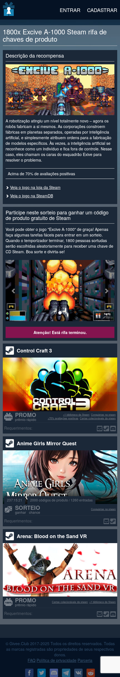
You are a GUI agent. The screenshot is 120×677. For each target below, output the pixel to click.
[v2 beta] (9, 10)
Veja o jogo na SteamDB (31, 195)
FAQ (31, 660)
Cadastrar (102, 9)
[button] (14, 290)
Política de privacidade (56, 660)
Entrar (70, 9)
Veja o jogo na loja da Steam (35, 187)
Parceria (85, 660)
